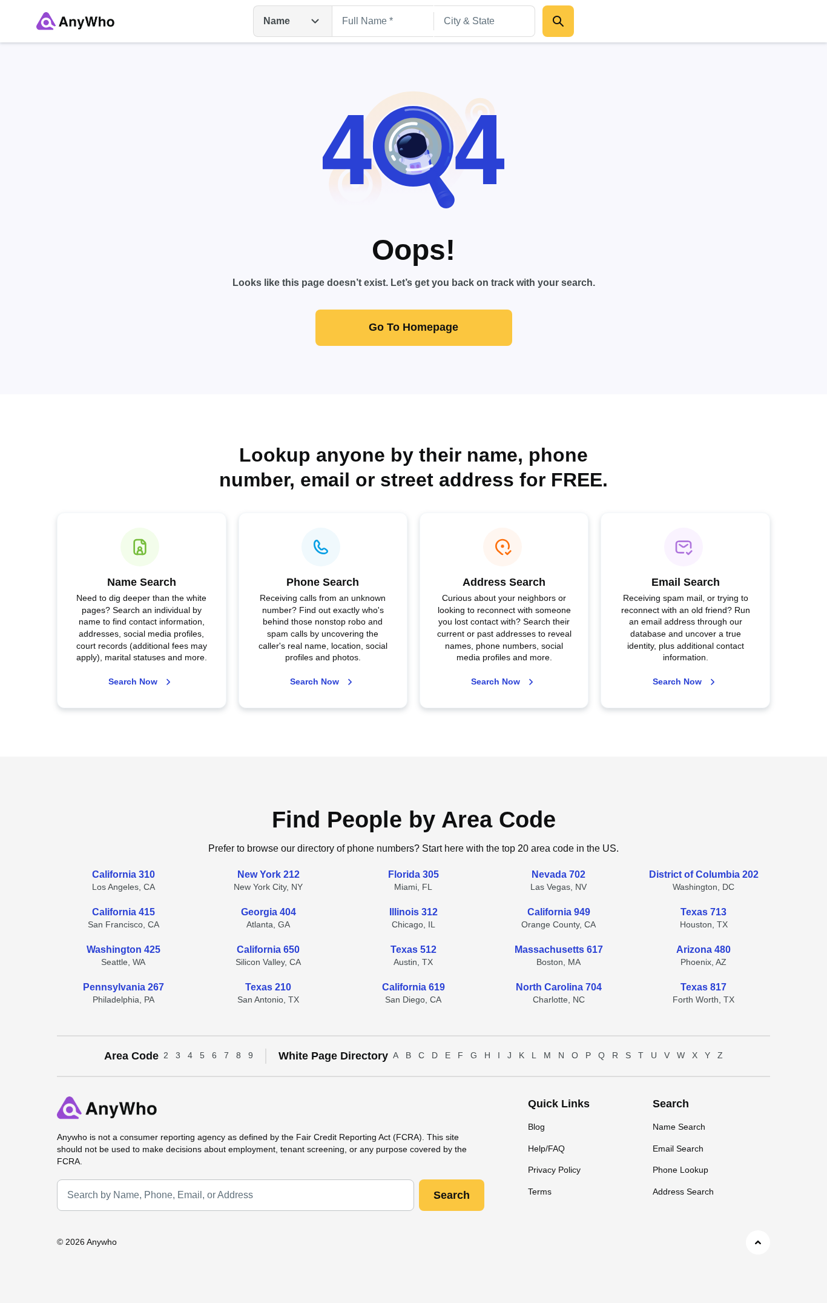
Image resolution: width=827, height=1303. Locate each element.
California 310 (123, 874)
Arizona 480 (703, 949)
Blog (536, 1127)
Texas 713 (703, 912)
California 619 (413, 987)
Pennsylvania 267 (123, 987)
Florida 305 (413, 874)
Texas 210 (268, 987)
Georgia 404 (268, 912)
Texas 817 (703, 987)
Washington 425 (123, 949)
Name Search (679, 1127)
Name (276, 21)
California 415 (123, 912)
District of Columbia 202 (704, 874)
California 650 (268, 949)
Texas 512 (413, 949)
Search (451, 1195)
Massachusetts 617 (559, 949)
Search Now (132, 681)
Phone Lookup (680, 1170)
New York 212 (268, 874)
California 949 (558, 912)
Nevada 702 (558, 874)
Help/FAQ (546, 1148)
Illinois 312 (413, 912)
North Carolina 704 (559, 987)
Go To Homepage (413, 327)
